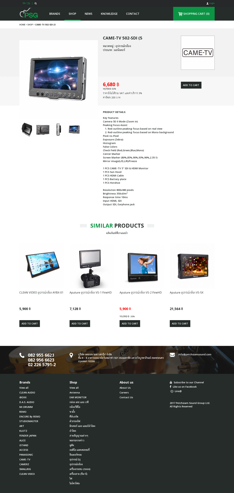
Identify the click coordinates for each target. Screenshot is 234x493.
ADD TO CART (191, 85)
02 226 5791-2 (42, 364)
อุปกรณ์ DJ (75, 459)
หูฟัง (72, 445)
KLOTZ (23, 430)
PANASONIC (26, 454)
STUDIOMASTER (28, 421)
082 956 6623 (41, 360)
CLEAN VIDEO (27, 473)
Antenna (75, 392)
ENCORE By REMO (29, 416)
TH (28, 3)
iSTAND (23, 445)
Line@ (178, 391)
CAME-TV (24, 459)
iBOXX (23, 397)
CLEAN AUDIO (27, 392)
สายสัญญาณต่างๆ (79, 435)
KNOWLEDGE (109, 14)
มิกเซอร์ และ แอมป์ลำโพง (82, 426)
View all (23, 387)
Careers (124, 392)
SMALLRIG (25, 469)
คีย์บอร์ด (74, 416)
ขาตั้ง (72, 411)
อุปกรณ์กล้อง (76, 464)
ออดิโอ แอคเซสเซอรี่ (80, 449)
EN (24, 3)
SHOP (72, 14)
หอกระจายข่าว (77, 440)
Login (212, 3)
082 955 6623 (41, 355)
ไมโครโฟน (75, 483)
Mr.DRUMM (26, 407)
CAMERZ (24, 464)
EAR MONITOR (78, 397)
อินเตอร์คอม (76, 454)
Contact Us (126, 397)
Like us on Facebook (184, 386)
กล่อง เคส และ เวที (79, 402)
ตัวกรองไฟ (75, 421)
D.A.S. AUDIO (26, 402)
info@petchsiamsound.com (194, 354)
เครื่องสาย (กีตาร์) (78, 473)
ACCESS (23, 449)
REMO (22, 411)
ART (21, 426)
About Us (125, 387)
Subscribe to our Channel (188, 382)
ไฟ (71, 478)
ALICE (22, 440)
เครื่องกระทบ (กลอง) (80, 469)
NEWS (88, 14)
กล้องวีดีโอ (75, 407)
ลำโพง (73, 430)
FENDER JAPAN (27, 435)
